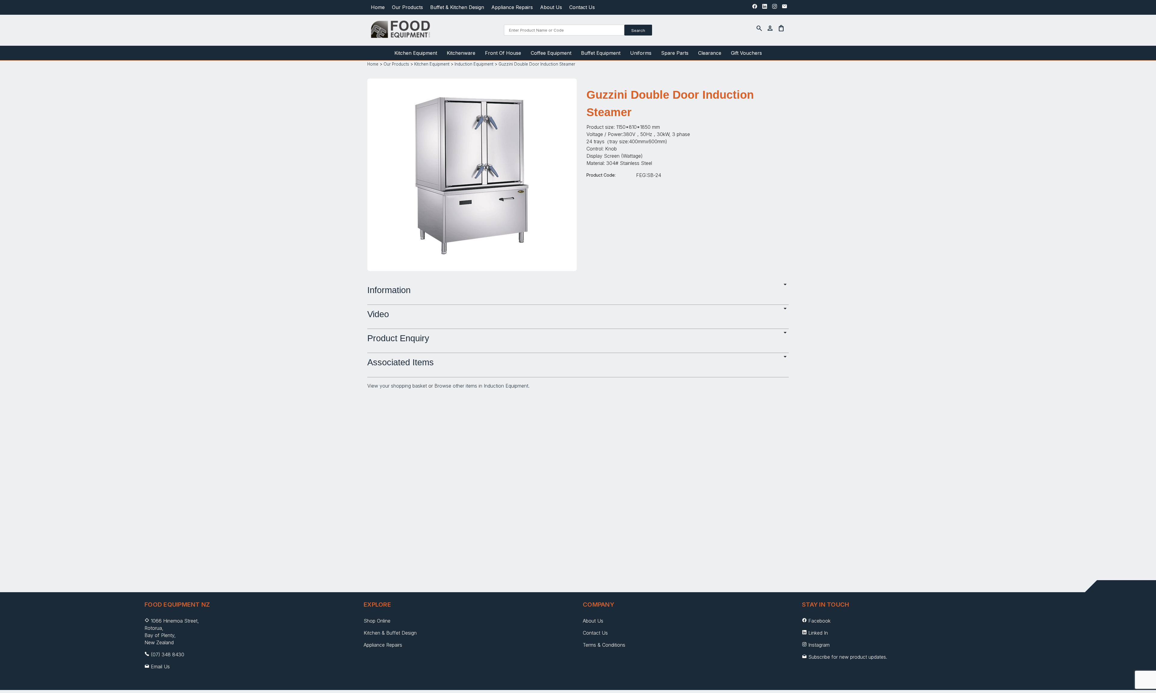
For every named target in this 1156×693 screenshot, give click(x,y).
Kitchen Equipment (415, 53)
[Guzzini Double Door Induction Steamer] (472, 261)
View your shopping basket (397, 386)
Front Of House (503, 53)
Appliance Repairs (512, 7)
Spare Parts (674, 53)
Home (378, 7)
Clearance (709, 53)
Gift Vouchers (746, 53)
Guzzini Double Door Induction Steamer (537, 64)
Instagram (819, 645)
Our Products (407, 7)
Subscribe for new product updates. (847, 657)
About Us (551, 7)
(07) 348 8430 (167, 654)
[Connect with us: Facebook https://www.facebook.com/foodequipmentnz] (754, 8)
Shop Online (377, 621)
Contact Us (582, 7)
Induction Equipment (474, 64)
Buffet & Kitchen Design (457, 7)
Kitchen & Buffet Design (390, 633)
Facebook (819, 621)
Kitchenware (461, 53)
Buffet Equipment (600, 53)
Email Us (160, 667)
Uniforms (640, 53)
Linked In (818, 633)
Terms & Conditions (604, 645)
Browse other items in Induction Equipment (481, 386)
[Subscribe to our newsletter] (784, 8)
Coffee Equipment (551, 53)
